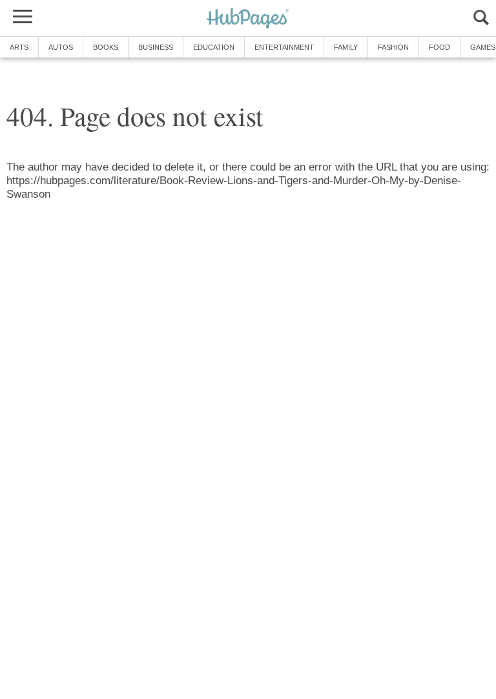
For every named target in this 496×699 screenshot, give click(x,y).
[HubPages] (248, 19)
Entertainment (284, 47)
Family (346, 47)
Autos (60, 47)
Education (213, 47)
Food (439, 47)
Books (105, 47)
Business (155, 47)
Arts (19, 47)
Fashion (393, 47)
